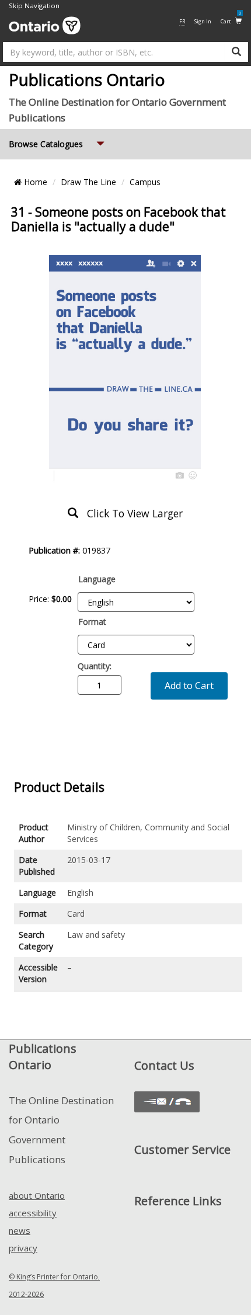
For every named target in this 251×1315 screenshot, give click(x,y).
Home (34, 181)
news (19, 1230)
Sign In (202, 21)
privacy (23, 1248)
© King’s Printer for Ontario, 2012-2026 (54, 1285)
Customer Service (182, 1149)
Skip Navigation (34, 5)
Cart (231, 21)
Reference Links (178, 1201)
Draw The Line (88, 181)
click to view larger (130, 513)
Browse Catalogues (58, 143)
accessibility (33, 1213)
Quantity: (94, 666)
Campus (145, 181)
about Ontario (37, 1195)
